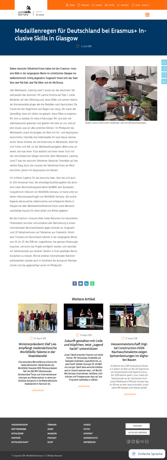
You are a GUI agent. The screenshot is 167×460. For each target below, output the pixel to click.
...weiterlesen (37, 390)
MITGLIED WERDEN (137, 432)
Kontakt (137, 425)
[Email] (80, 283)
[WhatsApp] (92, 283)
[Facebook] (75, 283)
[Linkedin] (86, 283)
